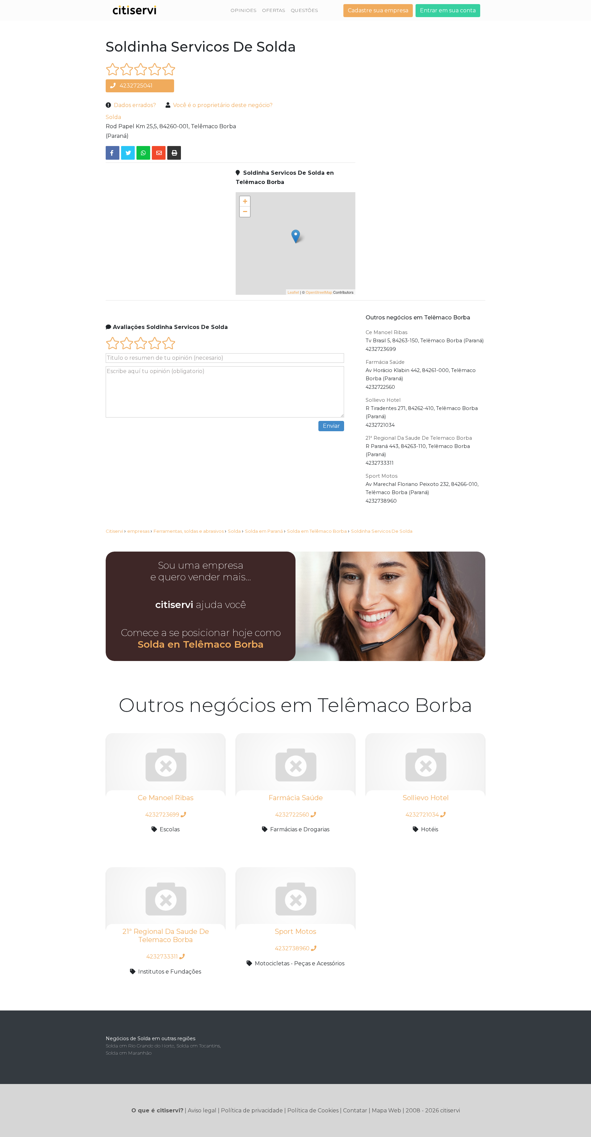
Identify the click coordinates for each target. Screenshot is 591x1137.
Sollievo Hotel (383, 400)
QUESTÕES (304, 10)
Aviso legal (202, 1110)
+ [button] (245, 201)
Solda (113, 117)
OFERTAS (273, 10)
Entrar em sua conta (448, 10)
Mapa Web (386, 1110)
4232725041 (135, 85)
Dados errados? (135, 105)
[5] (169, 69)
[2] (127, 69)
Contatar (355, 1110)
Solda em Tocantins (198, 1046)
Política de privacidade (252, 1110)
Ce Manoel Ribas (386, 332)
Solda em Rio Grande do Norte (140, 1046)
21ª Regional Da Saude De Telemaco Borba (419, 438)
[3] (141, 69)
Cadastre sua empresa (378, 10)
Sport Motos (381, 476)
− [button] (245, 211)
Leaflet (293, 292)
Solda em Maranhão (129, 1053)
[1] (113, 69)
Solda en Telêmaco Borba (201, 644)
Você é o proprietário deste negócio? (223, 105)
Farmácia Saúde (385, 362)
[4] (155, 69)
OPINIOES (244, 10)
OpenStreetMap (319, 292)
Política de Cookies (313, 1110)
